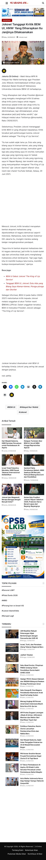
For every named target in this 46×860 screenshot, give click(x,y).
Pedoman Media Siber (17, 854)
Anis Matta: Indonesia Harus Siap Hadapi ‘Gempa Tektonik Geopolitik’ (32, 780)
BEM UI (11, 407)
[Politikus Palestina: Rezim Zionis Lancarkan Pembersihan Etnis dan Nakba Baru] (12, 729)
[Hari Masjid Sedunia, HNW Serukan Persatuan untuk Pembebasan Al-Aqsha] (12, 433)
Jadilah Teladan (26, 655)
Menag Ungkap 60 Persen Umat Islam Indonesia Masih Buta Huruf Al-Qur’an (31, 703)
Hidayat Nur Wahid (29, 407)
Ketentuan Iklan (31, 850)
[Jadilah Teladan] (12, 658)
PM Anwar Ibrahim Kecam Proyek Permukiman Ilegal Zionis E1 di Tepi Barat (30, 755)
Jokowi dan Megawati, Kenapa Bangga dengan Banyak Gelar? (11, 499)
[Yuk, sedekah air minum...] (23, 12)
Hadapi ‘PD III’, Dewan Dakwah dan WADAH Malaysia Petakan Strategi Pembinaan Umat (32, 681)
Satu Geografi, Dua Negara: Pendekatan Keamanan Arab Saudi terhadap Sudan (31, 692)
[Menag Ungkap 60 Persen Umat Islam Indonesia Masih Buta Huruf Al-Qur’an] (12, 704)
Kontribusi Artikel (35, 854)
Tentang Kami (17, 850)
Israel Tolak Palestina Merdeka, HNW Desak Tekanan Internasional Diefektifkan (11, 471)
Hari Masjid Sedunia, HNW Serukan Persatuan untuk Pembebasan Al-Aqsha (11, 444)
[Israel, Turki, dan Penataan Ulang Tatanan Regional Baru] (12, 647)
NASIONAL (7, 20)
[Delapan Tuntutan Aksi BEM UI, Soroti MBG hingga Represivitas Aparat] (34, 433)
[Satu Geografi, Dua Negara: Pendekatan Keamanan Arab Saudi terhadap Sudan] (12, 693)
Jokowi (23, 412)
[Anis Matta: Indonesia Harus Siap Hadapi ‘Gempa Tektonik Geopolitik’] (12, 781)
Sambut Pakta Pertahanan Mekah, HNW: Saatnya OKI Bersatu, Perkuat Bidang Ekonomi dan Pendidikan (34, 472)
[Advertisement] (23, 201)
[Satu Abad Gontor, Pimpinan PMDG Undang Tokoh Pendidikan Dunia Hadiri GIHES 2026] (12, 668)
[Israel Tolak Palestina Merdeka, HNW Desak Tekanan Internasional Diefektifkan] (12, 460)
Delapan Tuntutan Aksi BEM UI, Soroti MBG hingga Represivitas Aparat (33, 444)
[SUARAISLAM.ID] (19, 3)
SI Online (38, 846)
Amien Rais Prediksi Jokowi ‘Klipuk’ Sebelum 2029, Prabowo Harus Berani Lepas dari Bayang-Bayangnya (33, 501)
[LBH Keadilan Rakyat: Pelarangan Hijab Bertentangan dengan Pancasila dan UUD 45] (12, 634)
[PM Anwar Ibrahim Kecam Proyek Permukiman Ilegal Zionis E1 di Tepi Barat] (12, 756)
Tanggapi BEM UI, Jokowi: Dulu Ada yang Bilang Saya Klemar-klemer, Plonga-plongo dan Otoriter (25, 286)
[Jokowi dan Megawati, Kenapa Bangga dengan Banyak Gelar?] (12, 489)
